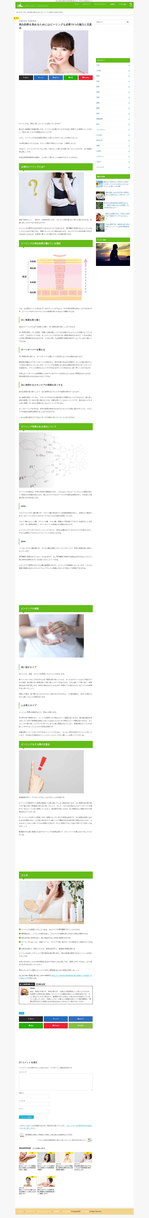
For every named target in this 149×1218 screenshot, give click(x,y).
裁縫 (97, 103)
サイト (21, 1108)
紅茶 (97, 81)
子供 (97, 65)
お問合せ (112, 4)
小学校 (98, 70)
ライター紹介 (122, 4)
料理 (97, 76)
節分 (97, 124)
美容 (22, 1013)
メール (22, 1101)
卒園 (97, 145)
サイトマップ (86, 4)
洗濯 (97, 97)
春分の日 (99, 140)
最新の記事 (41, 984)
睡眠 (97, 108)
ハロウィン (100, 156)
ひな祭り (99, 135)
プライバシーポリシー (100, 4)
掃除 (97, 92)
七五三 (98, 162)
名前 (21, 1093)
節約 (97, 86)
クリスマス (100, 167)
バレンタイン (101, 129)
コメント (22, 1072)
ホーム (77, 4)
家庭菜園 (99, 119)
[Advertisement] (56, 102)
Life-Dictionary (85, 1211)
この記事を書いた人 (28, 984)
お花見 (98, 151)
